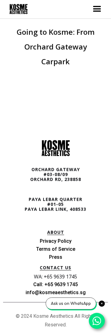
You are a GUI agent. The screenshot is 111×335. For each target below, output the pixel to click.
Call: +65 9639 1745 (55, 284)
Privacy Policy (56, 241)
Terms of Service (55, 249)
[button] (97, 9)
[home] (17, 9)
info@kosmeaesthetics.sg (56, 292)
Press (55, 257)
